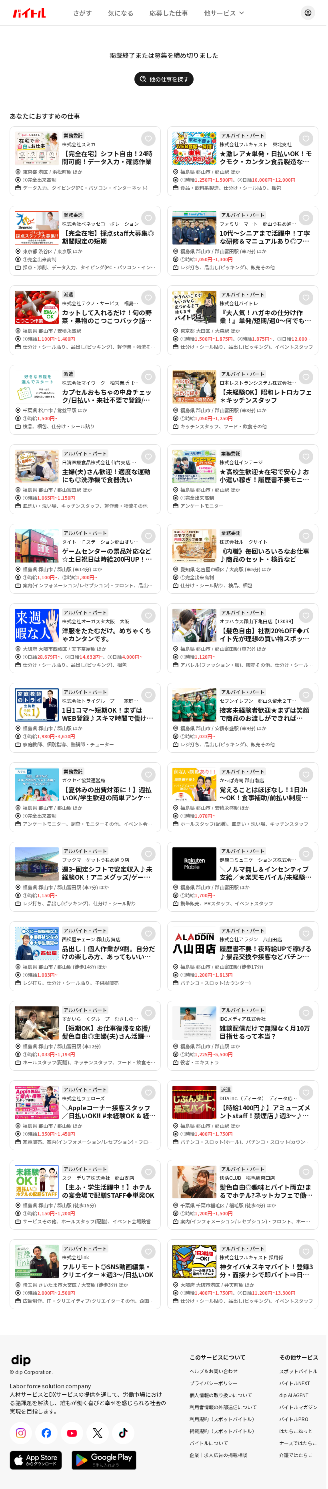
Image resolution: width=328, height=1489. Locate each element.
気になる (121, 13)
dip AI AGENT (293, 1395)
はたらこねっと (296, 1430)
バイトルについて (209, 1442)
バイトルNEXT (294, 1383)
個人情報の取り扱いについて (221, 1395)
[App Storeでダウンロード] (36, 1460)
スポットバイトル (298, 1371)
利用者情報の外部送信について (223, 1407)
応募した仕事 (169, 13)
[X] (97, 1433)
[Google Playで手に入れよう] (104, 1460)
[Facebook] (46, 1433)
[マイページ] (308, 13)
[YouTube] (72, 1433)
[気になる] (148, 138)
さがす (82, 13)
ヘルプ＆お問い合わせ (214, 1371)
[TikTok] (123, 1433)
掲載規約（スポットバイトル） (223, 1430)
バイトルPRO (293, 1418)
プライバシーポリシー (214, 1383)
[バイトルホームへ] (29, 13)
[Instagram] (21, 1433)
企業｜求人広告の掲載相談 (218, 1454)
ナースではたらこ (298, 1442)
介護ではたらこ (296, 1454)
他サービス (220, 13)
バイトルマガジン (298, 1407)
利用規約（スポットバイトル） (223, 1418)
